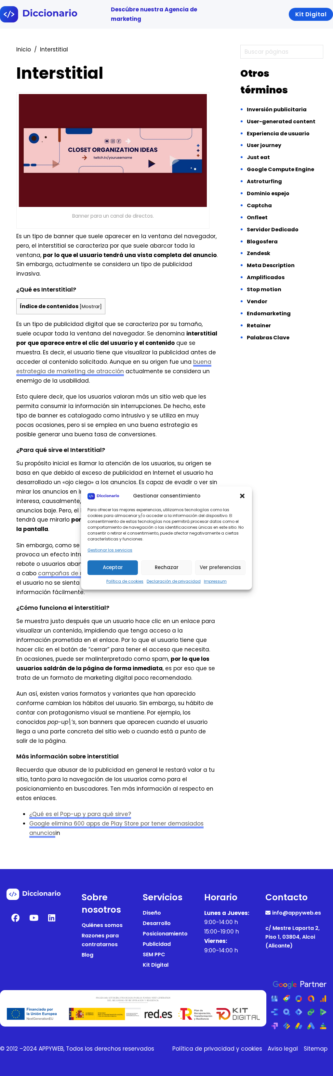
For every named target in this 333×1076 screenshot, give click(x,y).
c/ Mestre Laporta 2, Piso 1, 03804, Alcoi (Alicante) (292, 936)
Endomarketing (269, 313)
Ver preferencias (220, 567)
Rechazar (167, 567)
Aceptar (113, 567)
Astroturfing (264, 181)
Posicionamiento (165, 933)
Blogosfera (262, 241)
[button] (242, 496)
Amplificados (266, 277)
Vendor (257, 301)
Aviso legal (283, 1049)
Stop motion (264, 289)
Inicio (23, 49)
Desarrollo (157, 923)
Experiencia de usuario (278, 133)
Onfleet (257, 217)
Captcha (259, 205)
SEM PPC (154, 954)
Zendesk (258, 253)
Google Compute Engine (280, 169)
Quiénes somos (102, 925)
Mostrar (91, 306)
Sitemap (315, 1049)
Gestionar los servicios (109, 550)
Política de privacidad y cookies (217, 1049)
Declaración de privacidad (174, 581)
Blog (87, 955)
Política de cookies (124, 581)
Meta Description (271, 265)
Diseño (152, 913)
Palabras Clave (268, 337)
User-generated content (281, 121)
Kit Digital (155, 965)
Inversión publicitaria (277, 109)
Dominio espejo (268, 193)
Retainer (259, 325)
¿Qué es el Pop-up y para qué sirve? (80, 814)
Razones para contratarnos (100, 940)
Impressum (215, 581)
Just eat (258, 157)
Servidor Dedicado (273, 229)
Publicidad (157, 944)
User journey (264, 145)
